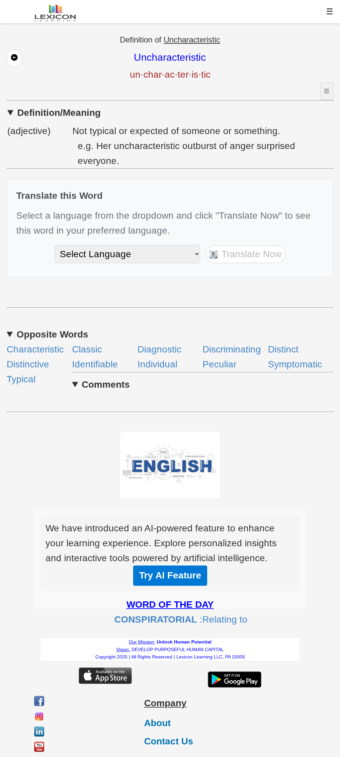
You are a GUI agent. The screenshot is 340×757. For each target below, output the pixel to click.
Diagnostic (159, 349)
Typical (21, 379)
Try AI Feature (170, 575)
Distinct (283, 349)
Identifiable (95, 364)
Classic (87, 349)
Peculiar (219, 364)
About (157, 723)
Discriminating (232, 349)
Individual (157, 364)
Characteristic (35, 349)
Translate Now (250, 254)
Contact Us (168, 741)
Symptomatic (295, 364)
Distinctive (28, 364)
